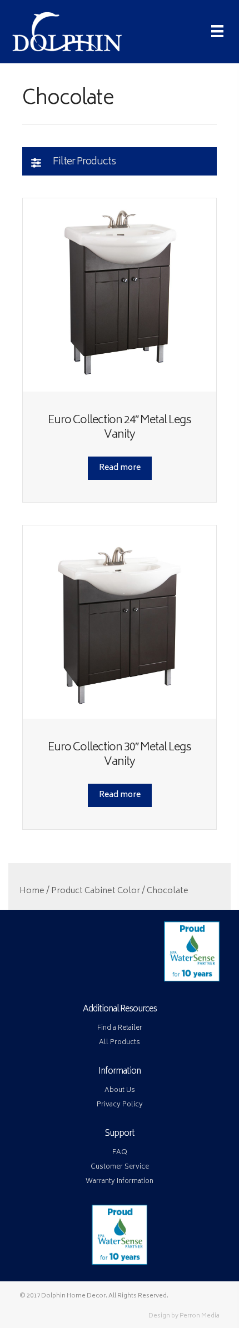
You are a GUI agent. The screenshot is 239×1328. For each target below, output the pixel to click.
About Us (119, 1090)
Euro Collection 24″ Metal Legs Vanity (119, 428)
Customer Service (120, 1167)
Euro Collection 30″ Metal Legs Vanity (119, 755)
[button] (119, 161)
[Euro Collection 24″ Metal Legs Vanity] (119, 295)
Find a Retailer (119, 1028)
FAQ (119, 1153)
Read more (120, 468)
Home (31, 891)
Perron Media (200, 1316)
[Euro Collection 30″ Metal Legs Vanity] (119, 622)
